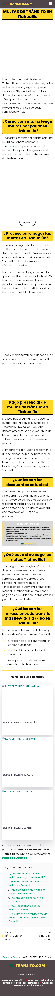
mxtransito (14, 146)
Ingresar (27, 222)
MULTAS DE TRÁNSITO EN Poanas (44, 936)
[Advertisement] (27, 48)
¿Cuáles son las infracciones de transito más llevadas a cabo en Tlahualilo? (27, 917)
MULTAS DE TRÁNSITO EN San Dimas (13, 936)
